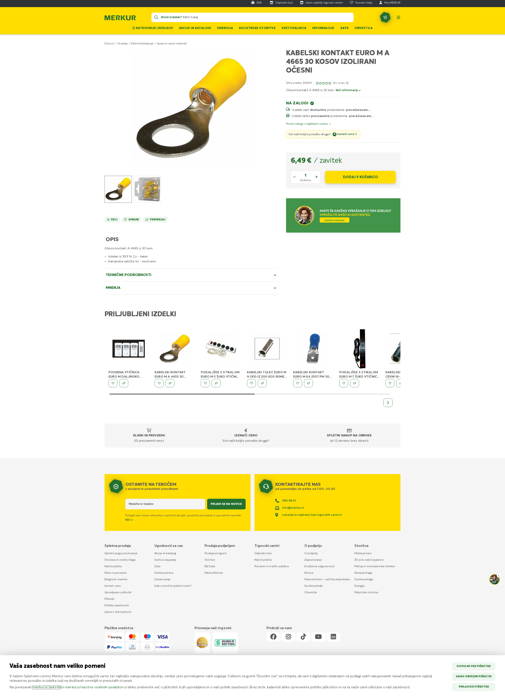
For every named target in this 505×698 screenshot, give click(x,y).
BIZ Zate (210, 566)
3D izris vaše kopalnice (369, 560)
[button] (191, 108)
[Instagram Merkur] (288, 637)
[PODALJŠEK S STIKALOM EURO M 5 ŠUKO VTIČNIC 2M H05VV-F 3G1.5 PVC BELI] (221, 349)
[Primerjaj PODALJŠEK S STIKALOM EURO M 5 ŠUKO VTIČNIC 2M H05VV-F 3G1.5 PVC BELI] (216, 383)
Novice (308, 573)
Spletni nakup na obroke (349, 435)
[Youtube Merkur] (318, 637)
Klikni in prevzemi (149, 435)
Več (128, 519)
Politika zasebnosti (117, 605)
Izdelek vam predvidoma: (318, 109)
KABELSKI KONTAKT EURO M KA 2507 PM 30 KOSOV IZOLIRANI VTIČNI (312, 377)
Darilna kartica (163, 573)
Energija (225, 28)
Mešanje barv (363, 553)
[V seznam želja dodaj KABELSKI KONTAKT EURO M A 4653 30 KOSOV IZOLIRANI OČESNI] (159, 383)
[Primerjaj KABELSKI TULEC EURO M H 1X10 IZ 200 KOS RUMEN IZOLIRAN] (262, 383)
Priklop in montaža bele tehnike (374, 566)
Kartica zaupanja (165, 560)
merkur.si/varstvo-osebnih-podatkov (94, 687)
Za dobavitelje (313, 586)
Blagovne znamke (116, 579)
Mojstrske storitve (257, 28)
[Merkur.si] (120, 18)
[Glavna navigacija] (398, 17)
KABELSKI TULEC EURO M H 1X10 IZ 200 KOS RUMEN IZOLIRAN (267, 377)
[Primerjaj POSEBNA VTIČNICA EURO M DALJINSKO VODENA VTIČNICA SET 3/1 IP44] (123, 383)
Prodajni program (216, 553)
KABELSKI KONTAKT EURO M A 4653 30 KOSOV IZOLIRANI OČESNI (175, 377)
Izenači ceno (245, 435)
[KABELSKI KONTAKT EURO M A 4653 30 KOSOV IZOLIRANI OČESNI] (175, 349)
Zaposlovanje (313, 560)
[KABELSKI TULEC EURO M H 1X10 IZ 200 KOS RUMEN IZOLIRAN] (267, 349)
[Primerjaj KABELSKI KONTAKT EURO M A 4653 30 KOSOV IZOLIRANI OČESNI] (170, 383)
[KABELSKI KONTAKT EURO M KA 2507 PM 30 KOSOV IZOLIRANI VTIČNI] (313, 349)
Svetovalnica (293, 28)
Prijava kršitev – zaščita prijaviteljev (327, 579)
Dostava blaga (363, 579)
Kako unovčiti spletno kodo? (172, 586)
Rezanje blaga (363, 573)
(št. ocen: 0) (341, 83)
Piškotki (110, 599)
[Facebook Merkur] (273, 637)
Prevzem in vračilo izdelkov (271, 566)
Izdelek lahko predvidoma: (320, 116)
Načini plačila (113, 566)
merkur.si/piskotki (47, 687)
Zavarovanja (162, 579)
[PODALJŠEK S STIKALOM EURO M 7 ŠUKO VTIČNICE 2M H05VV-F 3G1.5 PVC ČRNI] (359, 349)
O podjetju (311, 553)
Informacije (323, 28)
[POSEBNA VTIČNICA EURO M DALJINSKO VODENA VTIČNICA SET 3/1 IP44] (128, 349)
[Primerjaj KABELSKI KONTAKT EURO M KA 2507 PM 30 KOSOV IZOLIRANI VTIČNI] (308, 383)
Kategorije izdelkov (154, 28)
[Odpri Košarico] (385, 17)
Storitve (210, 560)
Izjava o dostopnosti (118, 612)
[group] (118, 189)
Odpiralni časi (263, 553)
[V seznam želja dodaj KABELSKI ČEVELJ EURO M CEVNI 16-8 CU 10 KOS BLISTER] (389, 383)
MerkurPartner (214, 573)
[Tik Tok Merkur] (303, 637)
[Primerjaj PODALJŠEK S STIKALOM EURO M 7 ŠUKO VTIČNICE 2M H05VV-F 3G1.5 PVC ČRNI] (354, 383)
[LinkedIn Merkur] (333, 637)
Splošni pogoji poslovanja (121, 553)
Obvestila (363, 28)
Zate (344, 28)
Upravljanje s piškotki (118, 592)
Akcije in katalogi (195, 28)
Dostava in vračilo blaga (120, 560)
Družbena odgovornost (319, 566)
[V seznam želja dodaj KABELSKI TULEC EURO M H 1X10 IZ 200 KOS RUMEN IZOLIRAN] (251, 383)
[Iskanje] (156, 17)
